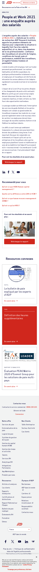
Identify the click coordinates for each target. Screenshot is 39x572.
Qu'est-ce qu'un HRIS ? (11, 205)
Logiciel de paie (7, 434)
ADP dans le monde (28, 488)
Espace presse (27, 497)
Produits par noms (8, 475)
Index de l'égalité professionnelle (19, 551)
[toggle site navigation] (3, 3)
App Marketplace (8, 471)
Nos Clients (26, 421)
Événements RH (7, 514)
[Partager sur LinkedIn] (4, 172)
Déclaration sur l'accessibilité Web (18, 554)
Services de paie (8, 424)
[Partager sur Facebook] (8, 172)
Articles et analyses (9, 484)
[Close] (36, 557)
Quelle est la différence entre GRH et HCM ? (19, 194)
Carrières (25, 493)
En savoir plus (9, 301)
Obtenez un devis (29, 2)
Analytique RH (7, 462)
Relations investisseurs (26, 502)
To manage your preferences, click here (20, 569)
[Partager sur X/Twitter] (13, 172)
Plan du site (7, 549)
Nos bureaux (26, 484)
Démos (4, 522)
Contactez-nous (19, 403)
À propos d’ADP (28, 480)
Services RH (6, 458)
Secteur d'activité (28, 428)
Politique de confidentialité (25, 549)
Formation (5, 518)
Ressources (6, 480)
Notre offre (6, 421)
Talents (4, 455)
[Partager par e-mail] (18, 172)
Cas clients (26, 432)
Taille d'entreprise (28, 424)
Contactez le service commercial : (19, 407)
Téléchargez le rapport (13, 162)
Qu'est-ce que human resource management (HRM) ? (19, 199)
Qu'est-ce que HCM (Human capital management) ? (15, 188)
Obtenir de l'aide (19, 411)
